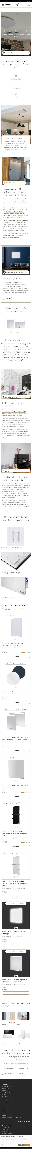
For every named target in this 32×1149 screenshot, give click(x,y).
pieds (27, 506)
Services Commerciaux (7, 1092)
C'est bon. (27, 1145)
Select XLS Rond (10, 235)
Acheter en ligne (5, 1094)
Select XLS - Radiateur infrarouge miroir (14, 183)
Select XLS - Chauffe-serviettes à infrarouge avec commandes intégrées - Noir (16, 396)
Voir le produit (16, 656)
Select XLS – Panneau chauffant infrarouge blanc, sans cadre (16, 53)
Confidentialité (5, 1110)
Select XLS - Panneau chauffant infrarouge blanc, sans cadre (16, 470)
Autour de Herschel (6, 1086)
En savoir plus (7, 298)
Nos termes (4, 1104)
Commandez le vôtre (16, 333)
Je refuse (21, 1145)
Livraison (4, 1106)
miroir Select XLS (21, 214)
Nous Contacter (5, 1088)
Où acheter (4, 1090)
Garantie (4, 1112)
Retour (3, 1108)
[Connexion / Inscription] (21, 4)
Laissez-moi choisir (6, 1145)
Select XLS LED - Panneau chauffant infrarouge (16, 272)
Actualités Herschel (6, 1102)
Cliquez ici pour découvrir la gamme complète (16, 1063)
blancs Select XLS (21, 199)
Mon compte (5, 1096)
